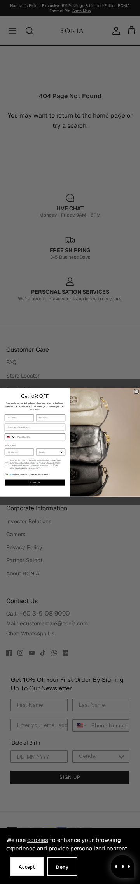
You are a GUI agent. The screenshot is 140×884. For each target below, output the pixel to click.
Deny (62, 867)
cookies (37, 839)
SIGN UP (35, 482)
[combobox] (10, 436)
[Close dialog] (136, 391)
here (11, 474)
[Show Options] (62, 452)
